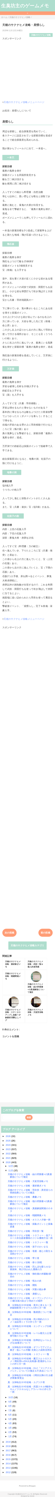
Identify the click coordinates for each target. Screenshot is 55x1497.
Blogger (32, 1486)
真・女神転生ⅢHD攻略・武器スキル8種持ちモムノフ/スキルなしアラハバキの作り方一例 (30, 1389)
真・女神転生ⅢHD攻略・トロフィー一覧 (28, 1354)
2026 (8, 1136)
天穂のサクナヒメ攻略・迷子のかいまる (28, 1246)
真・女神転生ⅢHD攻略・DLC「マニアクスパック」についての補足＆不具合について (30, 1369)
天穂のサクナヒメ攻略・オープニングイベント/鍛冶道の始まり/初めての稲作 (30, 1299)
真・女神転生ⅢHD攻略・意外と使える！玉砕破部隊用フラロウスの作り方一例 (29, 1306)
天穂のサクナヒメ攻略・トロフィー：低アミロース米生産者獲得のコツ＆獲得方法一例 (30, 1236)
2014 (8, 1463)
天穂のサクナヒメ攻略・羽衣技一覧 (26, 1231)
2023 (8, 1149)
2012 (8, 1472)
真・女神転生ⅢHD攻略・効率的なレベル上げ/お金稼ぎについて (29, 1341)
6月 (10, 1414)
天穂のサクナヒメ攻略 (41, 35)
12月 (11, 1166)
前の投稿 (45, 932)
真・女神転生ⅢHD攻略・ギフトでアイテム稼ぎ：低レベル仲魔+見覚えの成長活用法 (30, 1348)
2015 (8, 1459)
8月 (10, 1406)
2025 (8, 1140)
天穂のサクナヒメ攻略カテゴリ (27, 945)
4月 (10, 1423)
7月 (10, 1410)
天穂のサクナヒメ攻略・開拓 (22, 1285)
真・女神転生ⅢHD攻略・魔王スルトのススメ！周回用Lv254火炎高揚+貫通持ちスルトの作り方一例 (29, 1361)
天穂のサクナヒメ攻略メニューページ (24, 102)
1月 (10, 1436)
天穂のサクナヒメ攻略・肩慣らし (25, 1294)
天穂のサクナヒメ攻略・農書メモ (25, 1197)
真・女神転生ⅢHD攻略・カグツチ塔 (26, 1382)
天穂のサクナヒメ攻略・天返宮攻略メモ (28, 1181)
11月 (11, 1170)
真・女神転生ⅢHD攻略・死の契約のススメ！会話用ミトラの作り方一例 (28, 1320)
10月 (11, 1397)
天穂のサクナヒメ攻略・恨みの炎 (25, 1280)
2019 (8, 1442)
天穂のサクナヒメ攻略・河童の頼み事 (27, 1289)
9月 (10, 1401)
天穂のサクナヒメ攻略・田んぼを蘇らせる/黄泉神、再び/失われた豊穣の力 (29, 1268)
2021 (8, 1158)
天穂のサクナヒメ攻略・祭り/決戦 (25, 1262)
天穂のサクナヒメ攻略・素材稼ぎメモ (27, 1185)
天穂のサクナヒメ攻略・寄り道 (23, 1258)
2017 (8, 1450)
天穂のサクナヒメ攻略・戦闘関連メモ (27, 1215)
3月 (10, 1428)
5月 (10, 1419)
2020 (8, 1162)
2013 (8, 1468)
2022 (8, 1153)
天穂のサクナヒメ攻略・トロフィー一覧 (28, 1242)
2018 (8, 1446)
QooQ (32, 1496)
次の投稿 (9, 932)
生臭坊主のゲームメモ (25, 5)
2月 (10, 1432)
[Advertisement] (27, 68)
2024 (8, 1145)
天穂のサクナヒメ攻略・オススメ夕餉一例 (29, 1219)
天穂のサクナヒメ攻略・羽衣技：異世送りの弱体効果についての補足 (30, 1191)
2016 (8, 1455)
